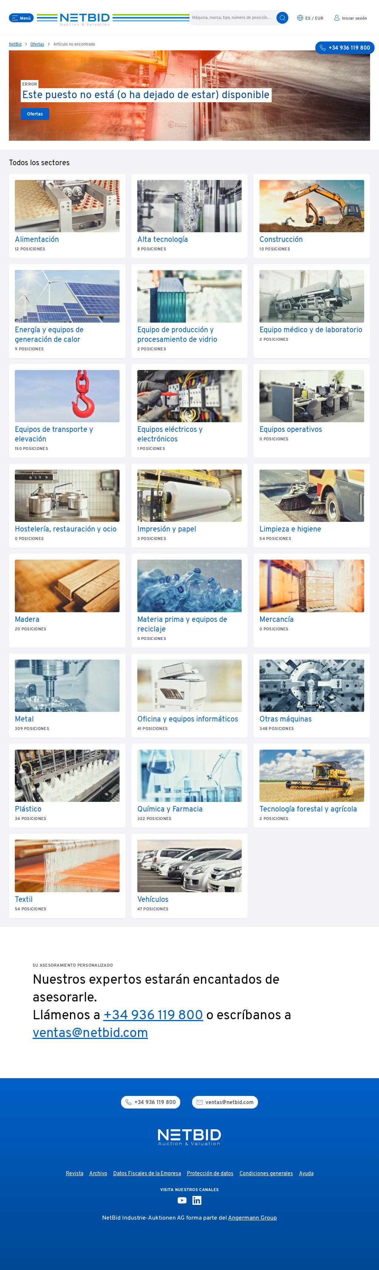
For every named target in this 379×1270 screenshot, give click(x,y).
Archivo (98, 1174)
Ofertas (37, 44)
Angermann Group (252, 1218)
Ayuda (306, 1174)
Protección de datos (210, 1174)
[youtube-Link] (182, 1200)
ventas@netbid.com (90, 1033)
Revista (74, 1174)
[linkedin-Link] (196, 1200)
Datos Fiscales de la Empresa (147, 1174)
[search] (282, 18)
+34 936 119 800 (153, 1015)
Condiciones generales (266, 1174)
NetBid (15, 44)
